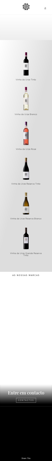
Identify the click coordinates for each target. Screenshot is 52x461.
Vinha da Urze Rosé (26, 149)
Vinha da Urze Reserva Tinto (26, 184)
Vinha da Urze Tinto (26, 79)
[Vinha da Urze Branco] (26, 98)
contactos (26, 400)
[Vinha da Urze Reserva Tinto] (26, 168)
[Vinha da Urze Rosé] (26, 133)
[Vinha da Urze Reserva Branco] (26, 203)
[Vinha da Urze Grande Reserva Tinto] (26, 237)
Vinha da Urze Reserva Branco (26, 218)
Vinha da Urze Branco (26, 114)
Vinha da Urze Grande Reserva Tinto (26, 254)
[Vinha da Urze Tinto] (26, 64)
